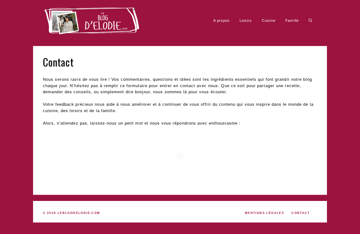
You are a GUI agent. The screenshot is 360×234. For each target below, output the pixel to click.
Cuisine (269, 20)
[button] (310, 20)
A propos (221, 20)
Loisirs (246, 20)
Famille (292, 20)
